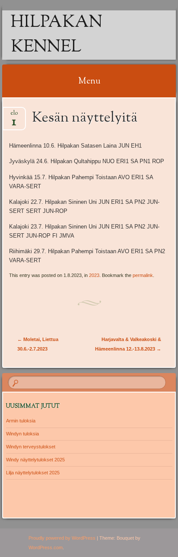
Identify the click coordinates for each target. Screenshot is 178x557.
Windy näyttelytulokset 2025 (35, 459)
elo (14, 115)
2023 (94, 275)
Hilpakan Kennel (56, 35)
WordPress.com (46, 547)
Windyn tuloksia (22, 433)
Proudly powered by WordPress (62, 538)
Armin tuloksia (20, 420)
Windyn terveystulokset (30, 446)
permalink (143, 275)
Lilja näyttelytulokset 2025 (33, 472)
